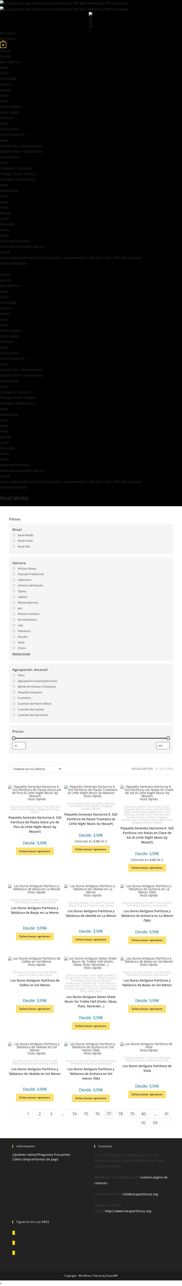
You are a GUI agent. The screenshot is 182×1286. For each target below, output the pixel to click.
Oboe (4, 140)
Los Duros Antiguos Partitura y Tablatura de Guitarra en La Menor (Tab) (147, 915)
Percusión (7, 224)
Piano (4, 185)
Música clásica (33, 806)
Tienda (5, 51)
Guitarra (6, 84)
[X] (13, 1233)
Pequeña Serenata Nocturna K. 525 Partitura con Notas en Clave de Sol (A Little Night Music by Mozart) (147, 835)
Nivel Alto (48, 806)
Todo (169, 769)
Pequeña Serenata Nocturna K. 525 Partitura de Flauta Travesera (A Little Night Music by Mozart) (90, 819)
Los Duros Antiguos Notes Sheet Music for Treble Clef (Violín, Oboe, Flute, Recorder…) (91, 1001)
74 (74, 1113)
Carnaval (24, 900)
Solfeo (4, 230)
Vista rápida (36, 799)
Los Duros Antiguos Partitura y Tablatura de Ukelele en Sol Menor (35, 1071)
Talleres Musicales (13, 263)
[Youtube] (13, 1253)
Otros (4, 207)
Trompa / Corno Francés (18, 174)
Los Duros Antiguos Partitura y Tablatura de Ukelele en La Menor (90, 913)
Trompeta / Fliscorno (15, 168)
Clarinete (7, 118)
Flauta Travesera (12, 134)
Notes (4, 202)
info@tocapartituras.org (140, 1194)
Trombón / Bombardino (17, 179)
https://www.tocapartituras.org (128, 1211)
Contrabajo (8, 78)
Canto (4, 218)
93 (155, 1122)
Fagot (4, 123)
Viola (3, 95)
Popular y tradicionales (42, 902)
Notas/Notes (9, 190)
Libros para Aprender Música (22, 246)
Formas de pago (46, 1159)
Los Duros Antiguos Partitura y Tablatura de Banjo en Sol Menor (147, 982)
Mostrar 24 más (21, 653)
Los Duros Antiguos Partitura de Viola (147, 1068)
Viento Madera (11, 106)
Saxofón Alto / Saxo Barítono (21, 146)
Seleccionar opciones (34, 851)
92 (143, 1122)
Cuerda (5, 56)
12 (156, 769)
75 (86, 1113)
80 (143, 1113)
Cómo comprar (23, 1159)
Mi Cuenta (7, 33)
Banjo (4, 67)
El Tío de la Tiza (49, 900)
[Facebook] (13, 1243)
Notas (4, 196)
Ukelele (5, 90)
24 (161, 769)
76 (97, 1113)
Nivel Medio (75, 806)
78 (120, 1113)
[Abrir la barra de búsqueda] (91, 21)
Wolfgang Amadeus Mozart (45, 810)
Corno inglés (9, 112)
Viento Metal (9, 157)
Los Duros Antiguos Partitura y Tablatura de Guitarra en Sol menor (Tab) (91, 1073)
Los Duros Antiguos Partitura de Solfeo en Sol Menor (34, 982)
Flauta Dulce (9, 129)
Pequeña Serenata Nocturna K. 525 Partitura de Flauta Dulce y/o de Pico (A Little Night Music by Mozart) (34, 824)
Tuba (4, 162)
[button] (91, 269)
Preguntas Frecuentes (54, 1154)
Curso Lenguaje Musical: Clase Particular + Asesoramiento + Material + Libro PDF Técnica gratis (70, 258)
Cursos (5, 252)
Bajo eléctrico (10, 62)
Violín (4, 101)
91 (166, 1113)
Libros (4, 235)
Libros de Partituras (14, 241)
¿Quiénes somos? (25, 1154)
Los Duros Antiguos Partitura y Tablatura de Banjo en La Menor (35, 910)
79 (132, 1113)
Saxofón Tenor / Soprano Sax (21, 151)
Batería (5, 213)
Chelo (4, 73)
